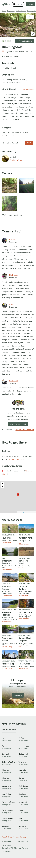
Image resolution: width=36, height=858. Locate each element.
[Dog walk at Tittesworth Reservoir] (10, 551)
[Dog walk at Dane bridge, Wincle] (10, 629)
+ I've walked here (24, 41)
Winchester (6, 778)
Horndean (22, 826)
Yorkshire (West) (8, 802)
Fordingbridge (7, 810)
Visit (29, 143)
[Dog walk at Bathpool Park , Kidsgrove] (26, 629)
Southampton (24, 746)
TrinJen (12, 239)
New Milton (6, 794)
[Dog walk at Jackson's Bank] (26, 603)
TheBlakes (13, 275)
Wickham (5, 770)
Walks (19, 160)
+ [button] (2, 483)
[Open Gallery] (33, 34)
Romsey (5, 746)
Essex (20, 810)
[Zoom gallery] (9, 185)
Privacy (23, 837)
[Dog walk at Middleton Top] (10, 654)
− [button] (2, 486)
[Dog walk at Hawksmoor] (10, 528)
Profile (12, 160)
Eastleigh (5, 754)
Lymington (22, 770)
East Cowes (23, 786)
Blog (10, 837)
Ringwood (22, 802)
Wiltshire (22, 762)
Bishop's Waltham (9, 762)
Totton (21, 738)
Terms (16, 837)
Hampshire (6, 738)
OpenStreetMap (26, 512)
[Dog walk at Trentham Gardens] (10, 577)
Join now (18, 695)
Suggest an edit (28, 89)
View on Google (15, 459)
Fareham (22, 794)
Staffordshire (21, 11)
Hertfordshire (7, 818)
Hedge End (23, 754)
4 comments (13, 56)
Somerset (6, 826)
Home (4, 11)
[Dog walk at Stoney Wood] (26, 654)
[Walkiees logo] (5, 4)
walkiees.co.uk (10, 842)
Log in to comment (18, 424)
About (4, 837)
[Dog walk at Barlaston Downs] (26, 528)
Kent (20, 818)
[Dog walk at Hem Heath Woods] (26, 551)
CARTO (34, 512)
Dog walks (10, 11)
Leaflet (18, 512)
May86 (11, 304)
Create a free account (25, 430)
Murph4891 (13, 381)
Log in (30, 4)
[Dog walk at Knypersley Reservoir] (10, 603)
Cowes (21, 778)
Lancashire (6, 786)
